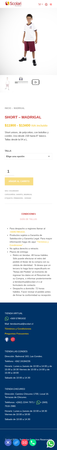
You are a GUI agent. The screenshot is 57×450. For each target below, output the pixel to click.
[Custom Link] (16, 442)
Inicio (8, 108)
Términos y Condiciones (18, 328)
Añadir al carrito (19, 181)
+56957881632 (17, 232)
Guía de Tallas (28, 219)
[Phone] (32, 442)
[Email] (24, 442)
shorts (19, 194)
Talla (8, 151)
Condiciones (28, 214)
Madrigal (19, 108)
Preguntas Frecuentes (17, 333)
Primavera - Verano (22, 198)
